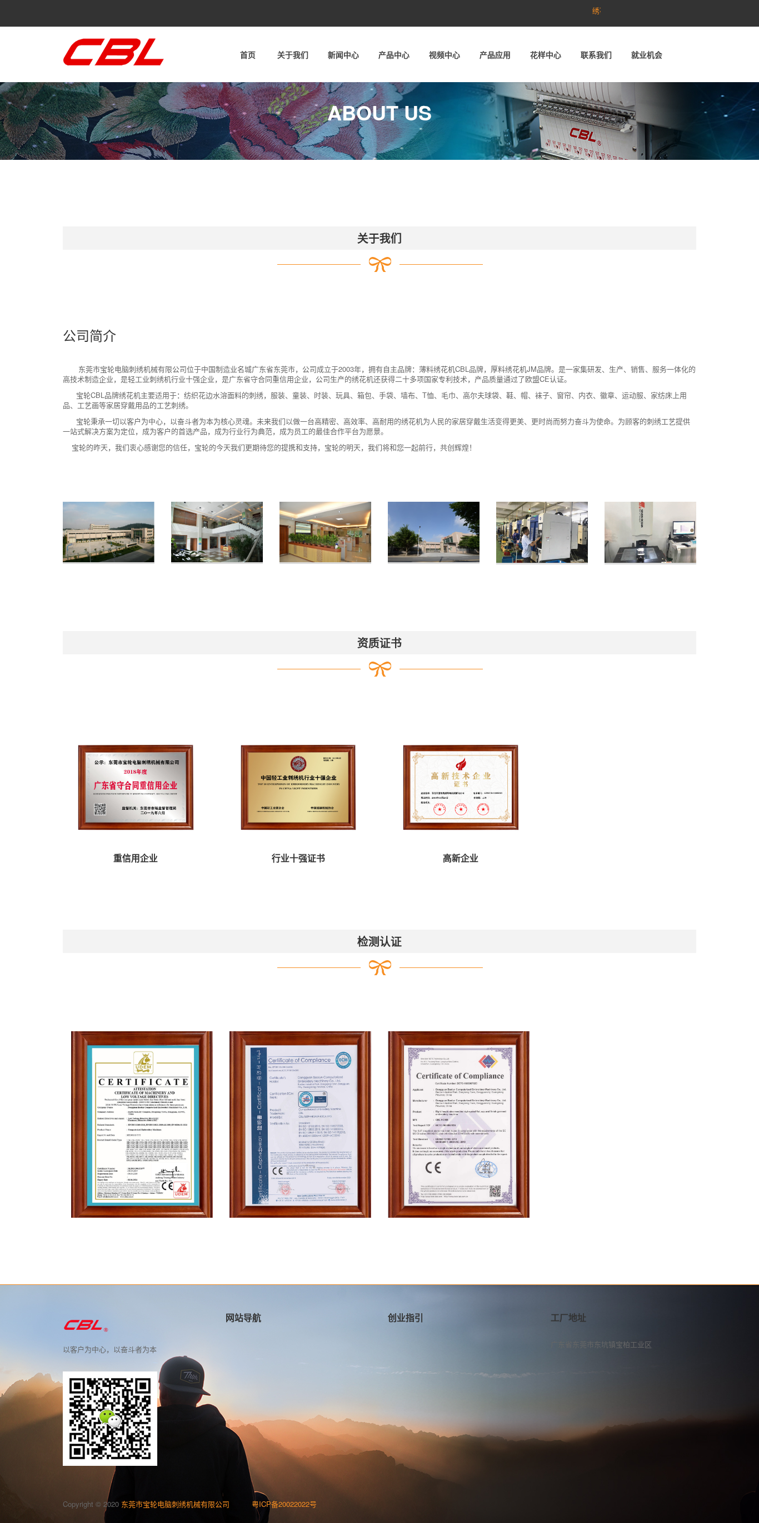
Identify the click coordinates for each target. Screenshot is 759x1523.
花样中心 (545, 54)
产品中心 (394, 54)
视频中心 (444, 54)
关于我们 (292, 54)
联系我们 (596, 54)
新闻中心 (343, 54)
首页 (248, 54)
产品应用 (495, 54)
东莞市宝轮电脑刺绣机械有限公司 (186, 1504)
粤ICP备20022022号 (284, 1504)
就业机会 (646, 54)
